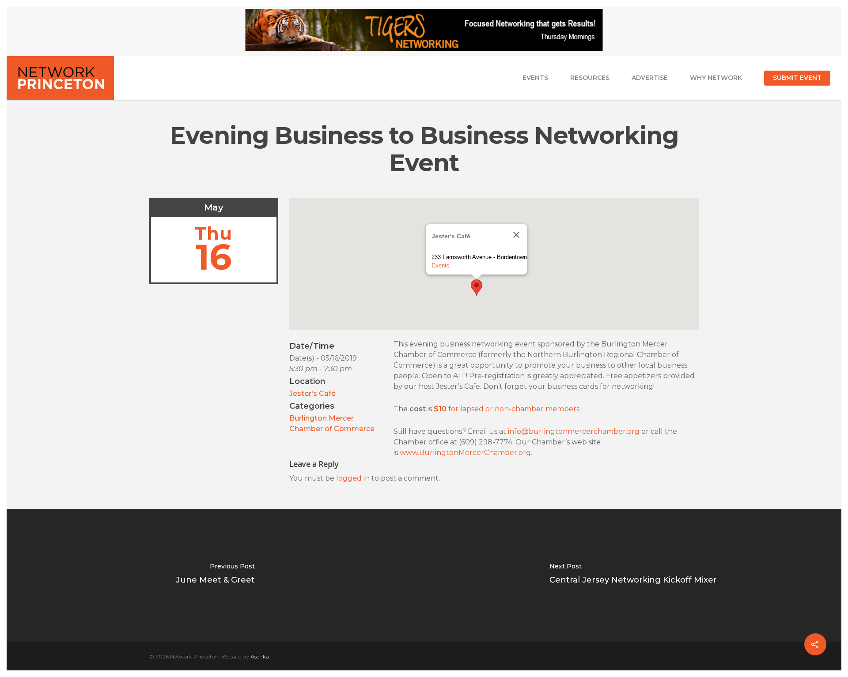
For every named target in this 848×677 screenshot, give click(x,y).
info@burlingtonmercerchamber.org (574, 431)
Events (535, 78)
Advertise (650, 78)
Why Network (716, 78)
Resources (590, 78)
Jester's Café (312, 393)
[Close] (516, 234)
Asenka (259, 656)
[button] (476, 287)
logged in (353, 478)
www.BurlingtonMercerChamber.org (465, 452)
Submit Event (797, 78)
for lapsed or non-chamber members (506, 409)
